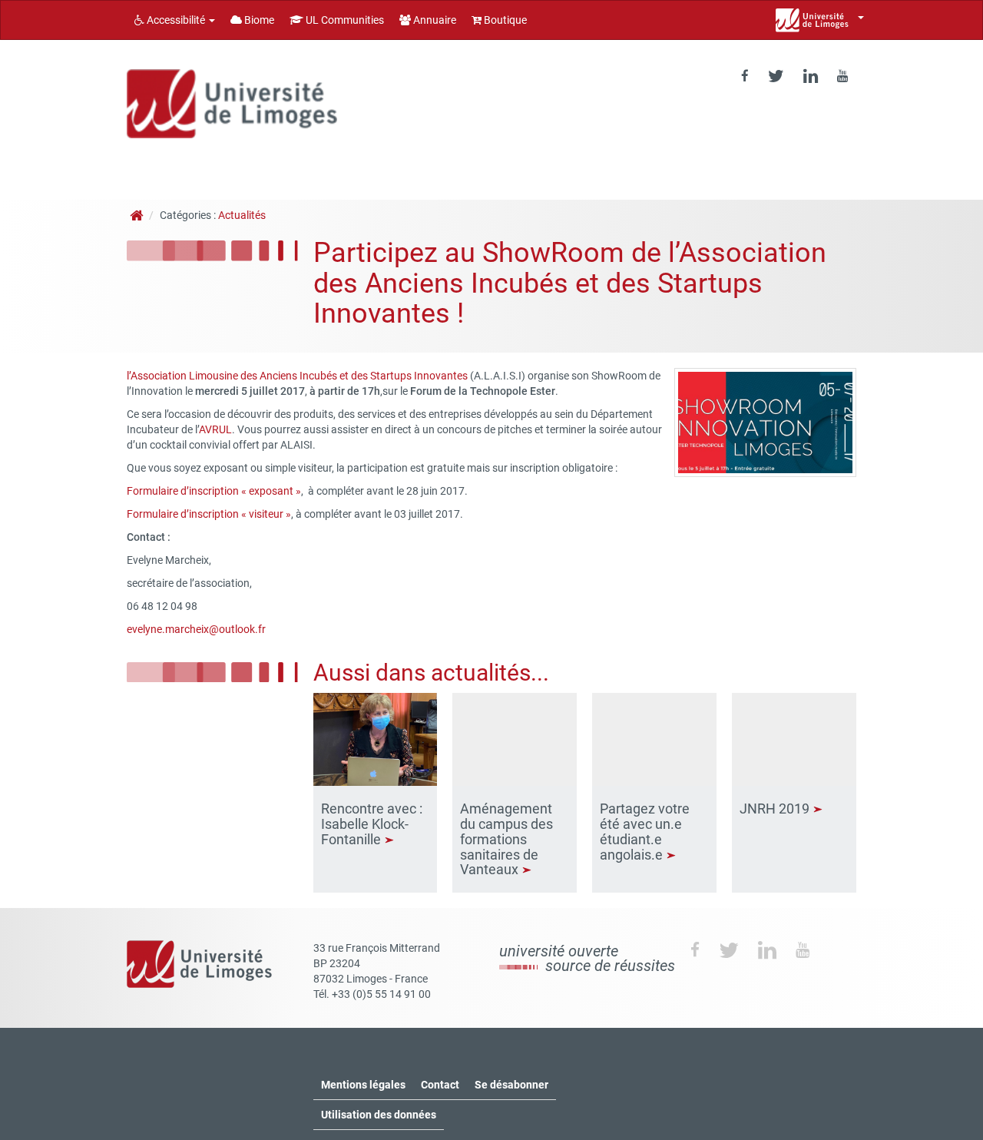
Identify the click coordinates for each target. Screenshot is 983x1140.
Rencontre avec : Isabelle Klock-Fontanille (371, 823)
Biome (258, 20)
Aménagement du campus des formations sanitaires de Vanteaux (506, 838)
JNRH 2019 (776, 808)
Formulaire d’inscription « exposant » (214, 491)
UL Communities (343, 20)
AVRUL (215, 429)
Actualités (242, 215)
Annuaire (433, 20)
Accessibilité (175, 20)
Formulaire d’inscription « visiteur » (209, 514)
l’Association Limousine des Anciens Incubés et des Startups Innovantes (297, 376)
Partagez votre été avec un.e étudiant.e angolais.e (645, 831)
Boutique (504, 20)
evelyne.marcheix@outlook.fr (196, 629)
